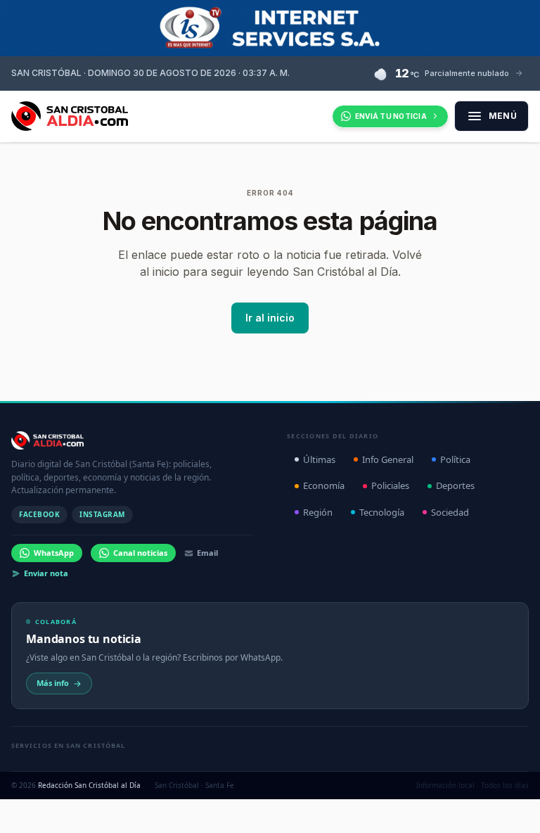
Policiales (390, 485)
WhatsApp (54, 552)
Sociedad (450, 512)
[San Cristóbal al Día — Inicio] (69, 116)
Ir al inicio (270, 318)
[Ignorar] (385, 803)
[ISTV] (270, 28)
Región (318, 512)
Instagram (102, 514)
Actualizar (340, 802)
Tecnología (381, 512)
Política (455, 459)
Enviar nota (46, 573)
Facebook (39, 514)
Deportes (455, 485)
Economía (324, 485)
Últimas (319, 459)
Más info (53, 683)
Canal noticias (140, 552)
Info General (387, 459)
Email (207, 552)
